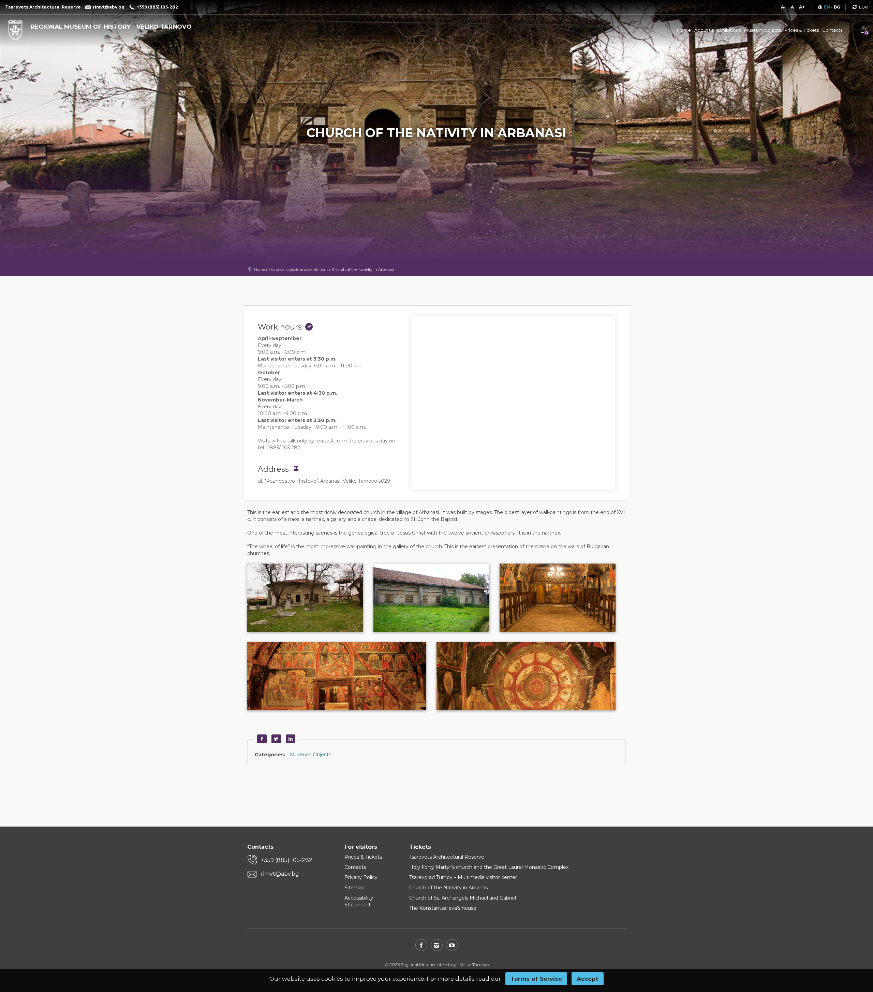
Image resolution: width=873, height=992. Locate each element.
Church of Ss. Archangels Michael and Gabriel (462, 898)
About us (704, 30)
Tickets (420, 847)
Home (684, 30)
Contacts (832, 30)
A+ (801, 7)
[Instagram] (437, 945)
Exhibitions (729, 30)
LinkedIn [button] (289, 738)
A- (783, 7)
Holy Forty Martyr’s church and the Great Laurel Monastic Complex (488, 867)
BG (837, 7)
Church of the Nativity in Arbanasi (449, 888)
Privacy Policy (361, 877)
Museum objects (762, 30)
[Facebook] (421, 945)
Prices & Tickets (801, 30)
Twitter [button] (275, 738)
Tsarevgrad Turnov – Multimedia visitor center (463, 877)
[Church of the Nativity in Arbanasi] (310, 598)
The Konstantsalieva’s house (442, 908)
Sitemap (354, 888)
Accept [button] (587, 978)
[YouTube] (452, 945)
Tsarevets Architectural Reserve (446, 857)
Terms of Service (536, 978)
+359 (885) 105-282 (286, 860)
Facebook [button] (261, 738)
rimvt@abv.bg (280, 874)
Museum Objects (310, 755)
